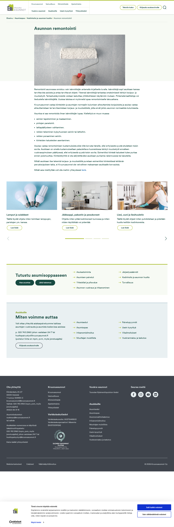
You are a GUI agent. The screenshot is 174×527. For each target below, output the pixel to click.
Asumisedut (94, 409)
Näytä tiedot (36, 522)
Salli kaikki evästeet (154, 507)
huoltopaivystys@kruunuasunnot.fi (21, 437)
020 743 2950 (19, 404)
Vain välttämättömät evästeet (154, 514)
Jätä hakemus (45, 282)
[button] (74, 238)
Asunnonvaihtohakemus (99, 417)
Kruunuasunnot (54, 392)
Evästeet (30, 464)
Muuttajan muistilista (98, 424)
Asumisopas (20, 18)
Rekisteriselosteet (14, 464)
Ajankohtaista (53, 404)
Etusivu (10, 18)
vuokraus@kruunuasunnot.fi (18, 417)
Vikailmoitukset (96, 436)
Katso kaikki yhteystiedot (17, 442)
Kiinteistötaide (54, 400)
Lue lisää (14, 228)
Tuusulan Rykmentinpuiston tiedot (103, 392)
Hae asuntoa (24, 282)
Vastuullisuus (53, 396)
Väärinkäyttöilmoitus (47, 464)
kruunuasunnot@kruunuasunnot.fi (21, 401)
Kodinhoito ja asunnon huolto (39, 18)
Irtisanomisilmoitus (97, 421)
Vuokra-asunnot (38, 11)
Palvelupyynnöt (96, 428)
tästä (83, 170)
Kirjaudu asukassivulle (149, 7)
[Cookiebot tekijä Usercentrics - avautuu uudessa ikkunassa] (15, 522)
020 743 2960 (12, 431)
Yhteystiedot (53, 407)
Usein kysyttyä (95, 432)
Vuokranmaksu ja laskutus (100, 440)
